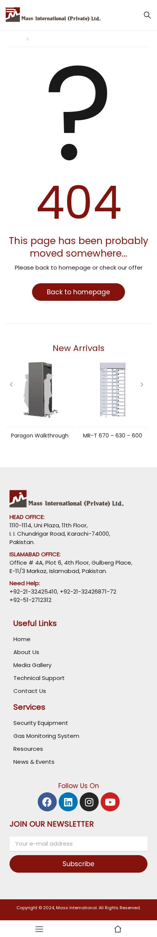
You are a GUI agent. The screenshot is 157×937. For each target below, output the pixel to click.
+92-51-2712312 (30, 600)
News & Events (33, 762)
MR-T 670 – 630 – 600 (112, 435)
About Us (26, 652)
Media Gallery (32, 665)
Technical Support (39, 678)
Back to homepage (78, 292)
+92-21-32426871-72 (87, 591)
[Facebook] (47, 801)
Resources (28, 749)
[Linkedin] (68, 801)
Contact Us (29, 691)
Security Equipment (40, 723)
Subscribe (78, 863)
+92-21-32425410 (33, 591)
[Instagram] (89, 801)
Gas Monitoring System (46, 736)
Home (13, 38)
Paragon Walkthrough (40, 435)
